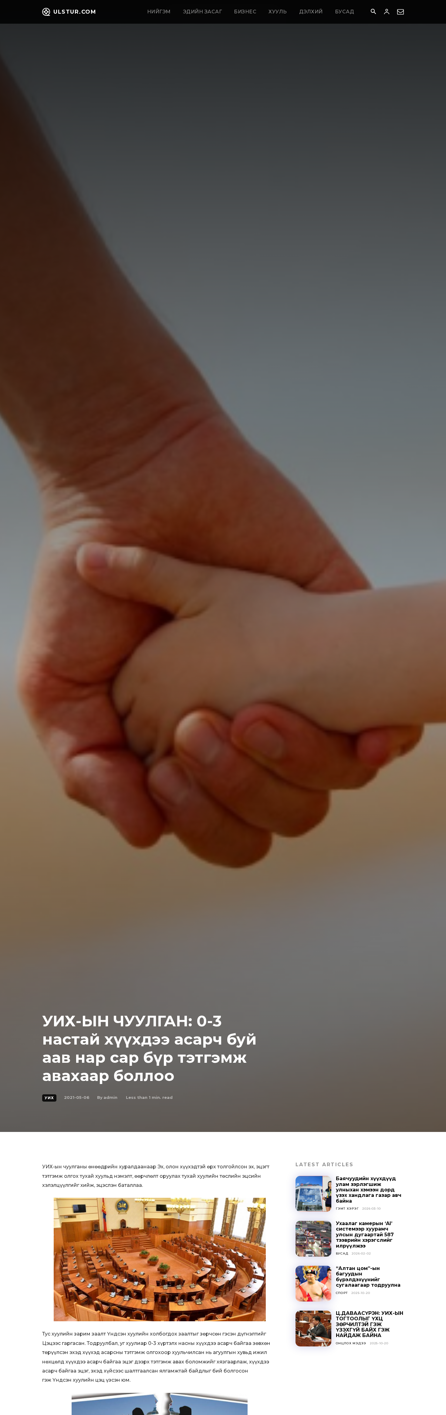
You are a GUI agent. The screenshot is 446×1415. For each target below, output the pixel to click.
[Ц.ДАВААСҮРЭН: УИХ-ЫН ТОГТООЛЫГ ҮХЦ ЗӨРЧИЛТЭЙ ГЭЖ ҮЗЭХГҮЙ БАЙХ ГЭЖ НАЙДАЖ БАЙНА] (313, 1328)
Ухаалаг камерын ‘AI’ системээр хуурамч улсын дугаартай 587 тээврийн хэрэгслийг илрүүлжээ (365, 1235)
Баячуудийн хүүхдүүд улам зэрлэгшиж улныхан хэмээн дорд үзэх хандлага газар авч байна (368, 1190)
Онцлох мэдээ (351, 1343)
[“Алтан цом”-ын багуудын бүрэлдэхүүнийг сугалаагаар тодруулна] (313, 1284)
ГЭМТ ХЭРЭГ (347, 1209)
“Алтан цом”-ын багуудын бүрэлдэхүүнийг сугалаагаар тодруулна (368, 1276)
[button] (373, 12)
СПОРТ (342, 1293)
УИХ (49, 1098)
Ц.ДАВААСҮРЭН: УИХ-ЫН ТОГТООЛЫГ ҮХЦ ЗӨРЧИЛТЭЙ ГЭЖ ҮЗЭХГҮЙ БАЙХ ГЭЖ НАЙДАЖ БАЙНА (369, 1324)
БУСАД (342, 1253)
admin (110, 1097)
